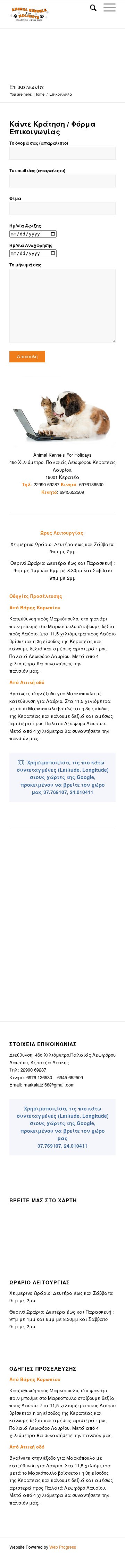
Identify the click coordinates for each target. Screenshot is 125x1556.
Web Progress (62, 1547)
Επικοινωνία (26, 87)
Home (39, 94)
